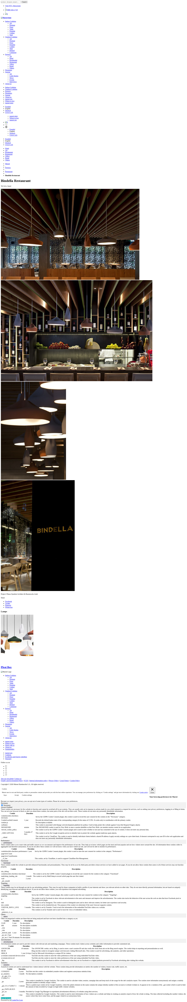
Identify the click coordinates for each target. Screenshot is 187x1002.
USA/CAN (9, 112)
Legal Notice (64, 781)
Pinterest (8, 605)
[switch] (2, 842)
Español (8, 107)
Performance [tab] (5, 841)
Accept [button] (17, 795)
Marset (7, 164)
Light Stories (14, 76)
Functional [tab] (4, 861)
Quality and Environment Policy (12, 781)
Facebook (8, 601)
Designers (8, 70)
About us (8, 84)
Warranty (8, 759)
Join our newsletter (7, 779)
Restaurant (13, 62)
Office (12, 64)
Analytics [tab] (4, 963)
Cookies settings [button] (27, 795)
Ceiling (12, 33)
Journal (7, 72)
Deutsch (8, 110)
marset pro (8, 99)
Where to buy (10, 101)
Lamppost (13, 52)
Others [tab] (3, 914)
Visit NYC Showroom (13, 6)
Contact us (17, 779)
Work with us (9, 745)
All (11, 23)
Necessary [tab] (4, 803)
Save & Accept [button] (6, 998)
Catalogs (8, 755)
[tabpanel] (93, 824)
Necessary (6, 805)
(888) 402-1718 (12, 10)
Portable (12, 31)
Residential (13, 60)
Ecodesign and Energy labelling (16, 757)
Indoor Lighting (10, 21)
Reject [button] (5, 795)
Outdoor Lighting (11, 37)
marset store (9, 103)
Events (12, 80)
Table (11, 29)
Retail (12, 66)
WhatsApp (9, 607)
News (12, 78)
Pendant (12, 25)
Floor (11, 27)
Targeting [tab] (4, 883)
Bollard (12, 51)
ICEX (26, 781)
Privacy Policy (54, 781)
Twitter (7, 603)
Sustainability (9, 749)
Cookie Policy (75, 781)
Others (12, 68)
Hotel (11, 58)
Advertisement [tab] (6, 940)
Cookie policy (143, 792)
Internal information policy (38, 781)
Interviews (13, 82)
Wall (11, 35)
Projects (8, 54)
